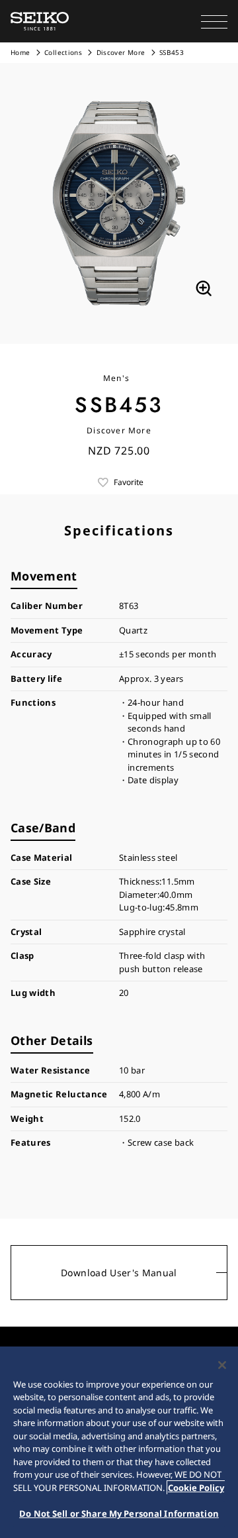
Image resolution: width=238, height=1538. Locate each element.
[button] (214, 21)
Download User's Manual (119, 1272)
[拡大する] (203, 288)
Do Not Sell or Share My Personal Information (119, 1513)
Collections (63, 52)
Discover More (121, 52)
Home (20, 52)
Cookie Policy (196, 1488)
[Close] (222, 1365)
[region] (119, 1442)
